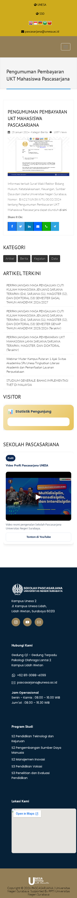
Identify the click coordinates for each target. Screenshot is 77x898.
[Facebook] (12, 226)
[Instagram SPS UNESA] (16, 622)
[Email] (37, 226)
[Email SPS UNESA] (39, 622)
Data (54, 258)
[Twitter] (20, 226)
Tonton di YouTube (39, 537)
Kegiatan (39, 258)
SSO (41, 14)
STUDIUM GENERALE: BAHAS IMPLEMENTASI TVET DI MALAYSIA (37, 382)
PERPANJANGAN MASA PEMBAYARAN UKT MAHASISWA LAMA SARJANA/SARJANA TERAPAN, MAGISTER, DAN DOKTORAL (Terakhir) (35, 343)
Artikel (10, 258)
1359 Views (60, 132)
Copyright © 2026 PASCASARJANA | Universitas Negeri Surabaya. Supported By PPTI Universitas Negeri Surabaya (38, 891)
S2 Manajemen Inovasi (28, 759)
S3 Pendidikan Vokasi (27, 766)
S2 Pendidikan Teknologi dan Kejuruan (33, 738)
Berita (44, 132)
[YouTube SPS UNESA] (27, 622)
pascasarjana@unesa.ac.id (42, 31)
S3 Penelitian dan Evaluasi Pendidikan (31, 775)
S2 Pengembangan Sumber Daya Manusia (36, 750)
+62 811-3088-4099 (31, 675)
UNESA (41, 5)
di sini (63, 210)
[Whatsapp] (46, 226)
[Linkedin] (29, 226)
